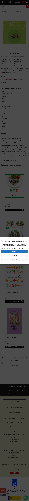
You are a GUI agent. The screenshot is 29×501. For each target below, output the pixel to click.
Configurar (14, 259)
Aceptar (14, 251)
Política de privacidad (18, 262)
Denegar (14, 255)
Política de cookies (9, 262)
